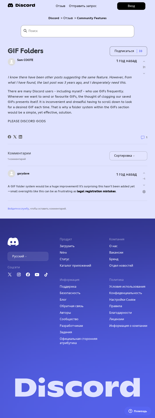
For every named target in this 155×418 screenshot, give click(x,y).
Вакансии (116, 252)
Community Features (92, 18)
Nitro (63, 252)
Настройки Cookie (122, 299)
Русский (18, 256)
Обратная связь (72, 306)
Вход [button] (131, 6)
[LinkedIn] (20, 137)
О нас (113, 246)
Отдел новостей (121, 265)
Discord (53, 18)
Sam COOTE (25, 60)
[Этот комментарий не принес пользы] (144, 185)
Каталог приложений (75, 265)
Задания (66, 332)
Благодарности (120, 312)
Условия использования (127, 286)
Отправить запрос (83, 6)
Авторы (65, 312)
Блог (63, 299)
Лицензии (116, 319)
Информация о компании (128, 325)
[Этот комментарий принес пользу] (144, 173)
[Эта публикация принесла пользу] (144, 61)
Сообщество (69, 319)
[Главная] (21, 6)
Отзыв (60, 6)
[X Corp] (15, 137)
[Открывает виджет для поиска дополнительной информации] (137, 411)
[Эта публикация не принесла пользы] (144, 73)
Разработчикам (71, 325)
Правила (115, 306)
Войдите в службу (18, 209)
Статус (64, 259)
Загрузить (67, 246)
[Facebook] (9, 137)
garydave (23, 173)
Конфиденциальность (125, 293)
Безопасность (70, 293)
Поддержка (68, 286)
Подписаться (124, 51)
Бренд (113, 259)
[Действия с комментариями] (144, 191)
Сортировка (123, 155)
